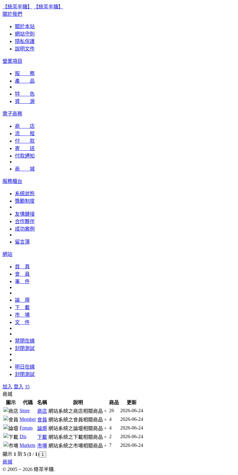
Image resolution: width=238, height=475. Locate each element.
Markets (27, 445)
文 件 (22, 322)
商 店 (25, 126)
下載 (42, 437)
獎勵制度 (25, 201)
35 (27, 386)
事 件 (22, 281)
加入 (7, 386)
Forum (26, 427)
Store (25, 410)
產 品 (25, 81)
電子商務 (12, 113)
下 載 (22, 307)
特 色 (25, 94)
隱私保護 (25, 41)
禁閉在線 (25, 340)
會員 (42, 419)
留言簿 (22, 241)
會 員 (22, 274)
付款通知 (25, 155)
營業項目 (12, 61)
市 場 (22, 314)
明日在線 (25, 366)
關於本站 (25, 26)
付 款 (25, 141)
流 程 (25, 133)
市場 (42, 445)
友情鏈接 (25, 214)
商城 (7, 461)
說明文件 (25, 48)
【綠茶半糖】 (17, 6)
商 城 (25, 168)
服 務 (25, 73)
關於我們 (12, 14)
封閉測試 (25, 348)
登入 (19, 386)
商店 (42, 411)
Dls (23, 436)
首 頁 (22, 266)
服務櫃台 (12, 181)
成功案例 (25, 228)
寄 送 (25, 148)
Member (28, 419)
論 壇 (22, 300)
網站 (7, 254)
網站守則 (25, 34)
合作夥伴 (25, 221)
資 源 (25, 101)
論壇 (42, 428)
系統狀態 (25, 193)
